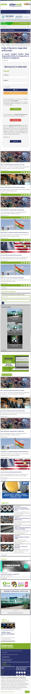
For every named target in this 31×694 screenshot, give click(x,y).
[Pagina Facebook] (22, 672)
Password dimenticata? (16, 93)
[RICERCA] (28, 26)
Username (6, 75)
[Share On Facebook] (29, 172)
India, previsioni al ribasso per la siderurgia (12, 210)
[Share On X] (26, 172)
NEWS (2, 670)
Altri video (3, 350)
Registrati (15, 141)
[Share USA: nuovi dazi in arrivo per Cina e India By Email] (21, 263)
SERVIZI (2, 673)
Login (16, 89)
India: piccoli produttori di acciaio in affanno (13, 187)
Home (3, 44)
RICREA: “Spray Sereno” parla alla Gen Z (8, 634)
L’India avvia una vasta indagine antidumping (12, 277)
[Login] (3, 303)
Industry (8, 44)
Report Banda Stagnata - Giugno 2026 (10, 574)
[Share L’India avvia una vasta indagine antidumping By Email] (21, 285)
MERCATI (2, 672)
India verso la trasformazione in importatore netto (14, 232)
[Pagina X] (25, 672)
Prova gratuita (15, 109)
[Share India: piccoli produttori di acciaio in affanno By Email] (21, 195)
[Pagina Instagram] (19, 672)
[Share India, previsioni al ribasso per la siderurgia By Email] (21, 217)
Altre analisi (4, 555)
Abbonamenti (15, 120)
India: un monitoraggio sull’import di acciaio (12, 164)
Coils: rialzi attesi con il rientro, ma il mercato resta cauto (21, 509)
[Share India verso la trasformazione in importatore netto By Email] (21, 240)
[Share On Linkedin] (24, 172)
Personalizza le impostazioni (7, 691)
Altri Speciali (4, 578)
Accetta (27, 691)
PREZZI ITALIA (3, 671)
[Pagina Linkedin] (17, 672)
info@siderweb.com (6, 657)
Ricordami (7, 86)
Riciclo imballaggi (5, 620)
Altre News (3, 287)
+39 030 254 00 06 (6, 656)
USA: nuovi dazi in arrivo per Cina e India (11, 255)
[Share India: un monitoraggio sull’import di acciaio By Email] (21, 172)
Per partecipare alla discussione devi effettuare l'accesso (13, 294)
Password (5, 80)
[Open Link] (4, 4)
